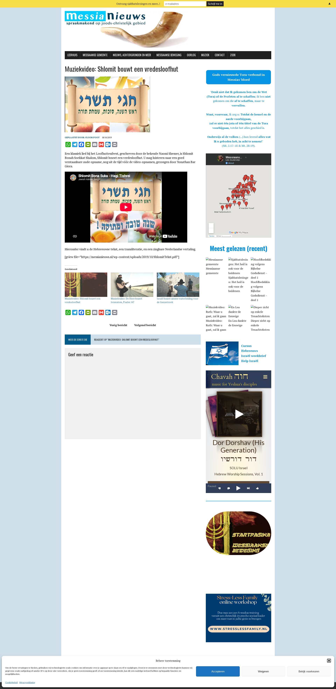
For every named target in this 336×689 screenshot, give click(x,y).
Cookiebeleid (11, 682)
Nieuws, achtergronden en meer (132, 55)
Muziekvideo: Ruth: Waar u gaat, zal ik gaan (216, 325)
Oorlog (191, 55)
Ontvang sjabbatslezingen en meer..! (138, 3)
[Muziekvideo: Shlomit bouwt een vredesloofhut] (86, 285)
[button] (329, 660)
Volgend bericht (145, 325)
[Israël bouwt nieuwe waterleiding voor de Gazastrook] (178, 285)
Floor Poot (92, 137)
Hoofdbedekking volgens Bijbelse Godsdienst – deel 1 (260, 291)
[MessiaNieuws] (168, 29)
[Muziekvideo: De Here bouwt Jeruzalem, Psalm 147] (132, 285)
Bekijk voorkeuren (309, 671)
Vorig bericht (118, 325)
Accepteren (218, 671)
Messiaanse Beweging (168, 55)
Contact (220, 55)
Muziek (205, 55)
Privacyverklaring (27, 682)
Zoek (233, 55)
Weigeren (263, 671)
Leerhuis (72, 55)
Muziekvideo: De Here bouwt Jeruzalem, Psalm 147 (126, 300)
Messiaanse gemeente (95, 55)
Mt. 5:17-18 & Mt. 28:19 (238, 146)
